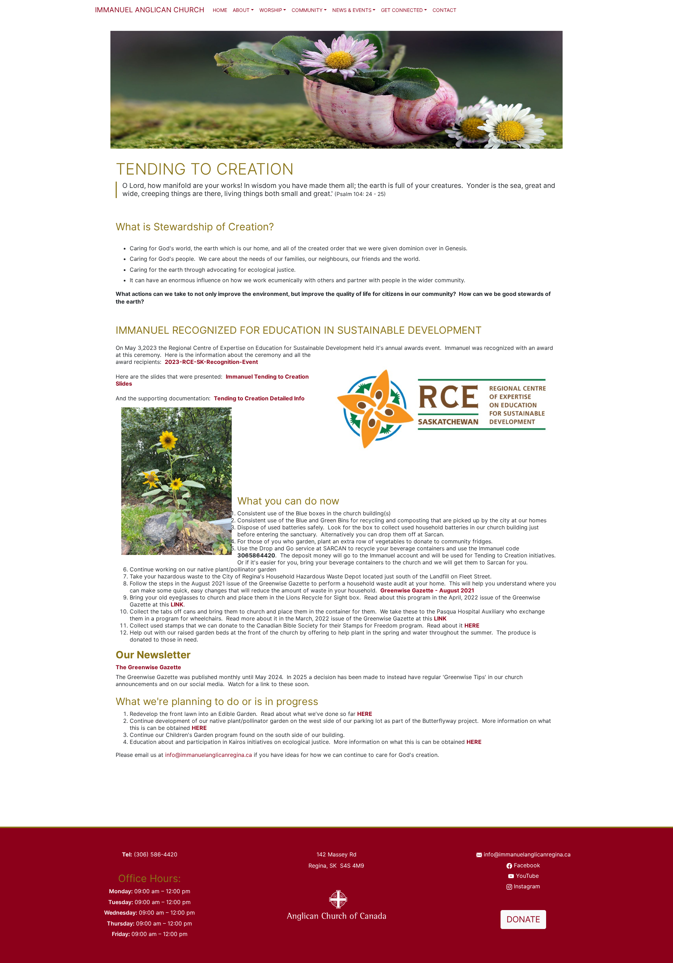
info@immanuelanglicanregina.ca (208, 754)
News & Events (352, 10)
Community (307, 10)
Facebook (527, 865)
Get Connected (402, 10)
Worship (270, 10)
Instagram (527, 886)
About (241, 10)
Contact (444, 10)
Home (220, 10)
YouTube (527, 875)
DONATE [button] (523, 919)
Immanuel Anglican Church (149, 10)
